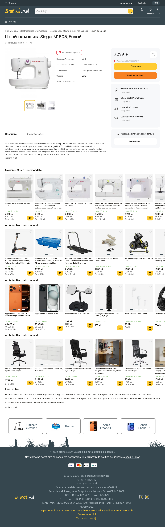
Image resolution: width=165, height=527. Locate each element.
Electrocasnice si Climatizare (33, 30)
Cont (142, 13)
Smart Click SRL (20, 525)
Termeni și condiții (86, 518)
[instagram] (147, 497)
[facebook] (141, 497)
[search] (130, 11)
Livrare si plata (126, 3)
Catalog (12, 21)
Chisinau (12, 3)
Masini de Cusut (98, 30)
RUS (156, 3)
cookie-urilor (132, 457)
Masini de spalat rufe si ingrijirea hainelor (69, 30)
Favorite (150, 13)
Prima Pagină (11, 30)
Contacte (142, 3)
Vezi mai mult (11, 158)
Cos (158, 13)
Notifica (137, 66)
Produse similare (135, 75)
